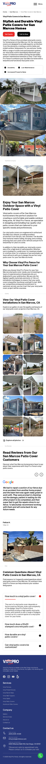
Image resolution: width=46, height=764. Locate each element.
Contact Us (6, 722)
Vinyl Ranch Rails (8, 693)
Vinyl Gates (6, 698)
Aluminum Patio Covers (10, 704)
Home (5, 12)
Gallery (5, 714)
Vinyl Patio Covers (8, 701)
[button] (23, 596)
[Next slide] (41, 474)
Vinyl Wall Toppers (9, 696)
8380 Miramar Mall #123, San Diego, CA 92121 (24, 744)
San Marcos (14, 12)
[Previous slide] (36, 474)
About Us (6, 720)
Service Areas (7, 717)
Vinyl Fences (7, 687)
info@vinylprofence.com (17, 739)
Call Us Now (23, 34)
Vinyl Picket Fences (9, 690)
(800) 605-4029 (15, 734)
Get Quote (9, 34)
